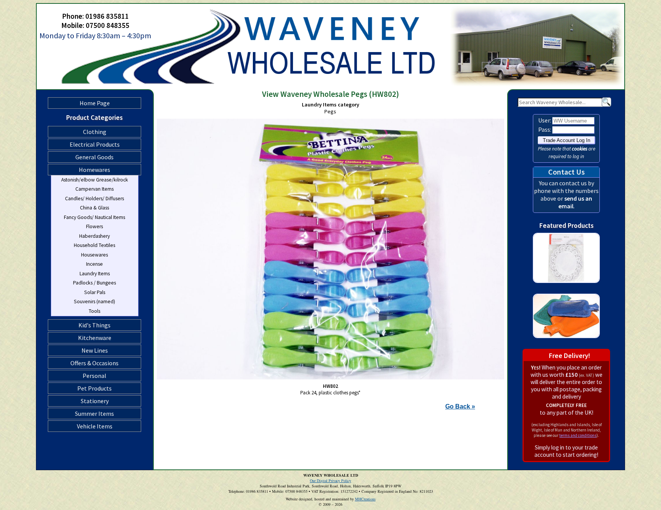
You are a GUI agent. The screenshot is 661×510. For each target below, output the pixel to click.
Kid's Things (94, 325)
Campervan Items (94, 189)
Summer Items (94, 413)
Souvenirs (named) (94, 301)
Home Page (95, 103)
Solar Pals (94, 292)
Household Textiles (94, 245)
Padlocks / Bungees (94, 283)
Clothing (94, 132)
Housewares (94, 255)
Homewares (94, 169)
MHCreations (365, 499)
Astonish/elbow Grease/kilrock (94, 180)
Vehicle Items (94, 426)
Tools (94, 311)
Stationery (95, 401)
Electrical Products (95, 144)
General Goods (94, 157)
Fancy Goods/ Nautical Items (94, 217)
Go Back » (460, 406)
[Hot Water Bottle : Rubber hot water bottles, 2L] (566, 345)
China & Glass (94, 207)
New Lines (94, 350)
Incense (94, 264)
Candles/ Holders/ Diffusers (94, 198)
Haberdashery (94, 236)
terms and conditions (577, 435)
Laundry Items (95, 273)
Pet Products (94, 388)
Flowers (94, 226)
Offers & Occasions (94, 363)
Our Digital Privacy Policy (330, 480)
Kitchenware (94, 338)
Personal (94, 375)
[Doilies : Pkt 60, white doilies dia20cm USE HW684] (566, 290)
